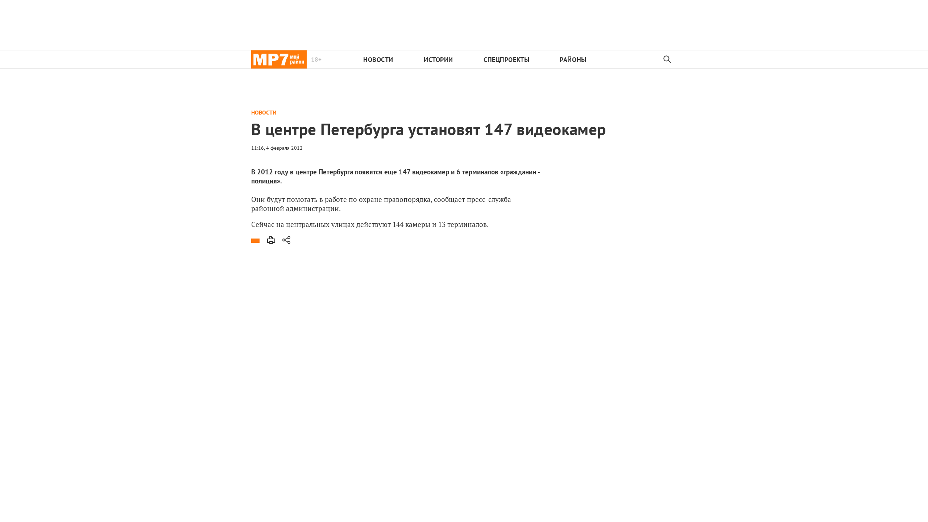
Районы (573, 59)
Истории (438, 59)
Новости (378, 59)
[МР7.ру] (279, 59)
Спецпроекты (506, 59)
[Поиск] (667, 59)
